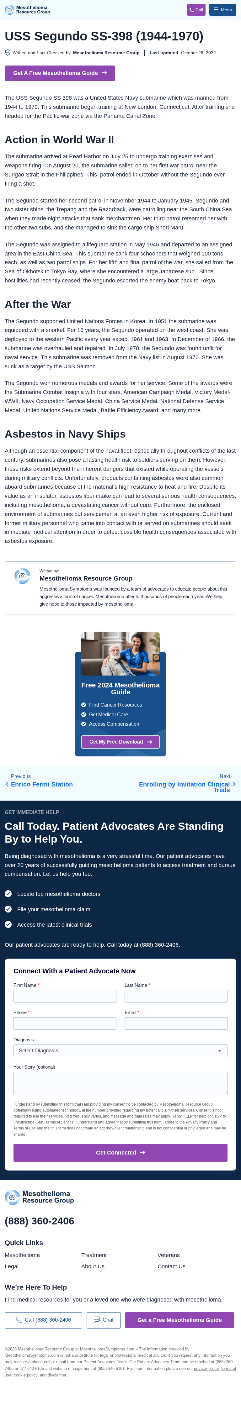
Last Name (137, 985)
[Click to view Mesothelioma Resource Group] (22, 579)
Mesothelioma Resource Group (27, 10)
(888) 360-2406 (159, 945)
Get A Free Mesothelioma (55, 73)
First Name (26, 985)
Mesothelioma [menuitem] (22, 1255)
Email (132, 1012)
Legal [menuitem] (12, 1266)
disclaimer (57, 1375)
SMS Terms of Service (55, 1122)
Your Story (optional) (34, 1067)
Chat (108, 1320)
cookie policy (25, 1375)
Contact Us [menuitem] (171, 1266)
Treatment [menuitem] (94, 1255)
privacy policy (206, 1368)
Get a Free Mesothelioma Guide (179, 1320)
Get (116, 1153)
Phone (21, 1012)
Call (199, 9)
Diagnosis (23, 1039)
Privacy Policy (198, 1122)
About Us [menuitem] (92, 1266)
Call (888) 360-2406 (48, 1320)
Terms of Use (24, 1128)
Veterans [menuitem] (169, 1255)
